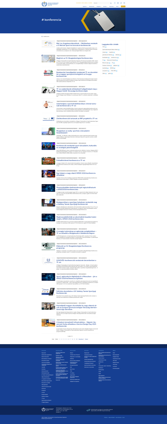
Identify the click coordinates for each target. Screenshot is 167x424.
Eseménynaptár (116, 368)
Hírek (114, 352)
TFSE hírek (115, 364)
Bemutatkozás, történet (46, 358)
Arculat (43, 392)
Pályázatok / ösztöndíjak (75, 356)
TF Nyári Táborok (45, 402)
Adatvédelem (118, 417)
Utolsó (86, 339)
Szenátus (43, 369)
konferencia (114, 57)
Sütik (123, 417)
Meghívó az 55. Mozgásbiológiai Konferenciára (74, 58)
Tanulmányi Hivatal (88, 354)
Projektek (44, 390)
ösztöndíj (105, 68)
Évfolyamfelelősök (74, 365)
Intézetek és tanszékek (89, 367)
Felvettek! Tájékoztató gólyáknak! (60, 353)
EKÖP (100, 373)
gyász (110, 73)
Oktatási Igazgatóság (88, 359)
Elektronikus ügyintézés (47, 354)
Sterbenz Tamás (106, 65)
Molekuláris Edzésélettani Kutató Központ (105, 356)
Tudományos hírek (116, 358)
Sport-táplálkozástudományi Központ (105, 353)
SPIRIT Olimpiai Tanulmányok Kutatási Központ (105, 378)
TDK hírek (115, 360)
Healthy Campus (45, 396)
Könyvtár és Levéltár (46, 382)
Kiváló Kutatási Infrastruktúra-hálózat (105, 380)
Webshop (123, 6)
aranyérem (105, 70)
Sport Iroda (72, 369)
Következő (81, 339)
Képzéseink (86, 352)
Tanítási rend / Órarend (75, 354)
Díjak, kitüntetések (45, 376)
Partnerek (44, 388)
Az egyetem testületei (46, 378)
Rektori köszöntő (45, 356)
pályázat (116, 65)
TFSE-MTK (114, 70)
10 (76, 339)
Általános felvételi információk (59, 358)
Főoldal (106, 417)
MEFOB (112, 68)
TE (113, 62)
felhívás (118, 54)
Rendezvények (45, 394)
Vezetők (43, 367)
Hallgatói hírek (116, 356)
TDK (99, 363)
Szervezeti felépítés (46, 362)
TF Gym (43, 398)
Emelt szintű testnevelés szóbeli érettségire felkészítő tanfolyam (62, 374)
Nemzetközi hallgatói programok (74, 377)
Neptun (71, 352)
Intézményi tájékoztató (75, 379)
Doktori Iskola (101, 358)
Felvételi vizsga (59, 355)
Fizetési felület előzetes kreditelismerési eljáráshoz (62, 368)
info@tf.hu (58, 412)
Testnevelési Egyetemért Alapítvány (47, 365)
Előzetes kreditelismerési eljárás (61, 365)
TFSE (104, 46)
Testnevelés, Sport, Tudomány (105, 365)
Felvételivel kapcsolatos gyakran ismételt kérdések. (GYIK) (62, 378)
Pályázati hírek (116, 362)
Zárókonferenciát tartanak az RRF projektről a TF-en (76, 118)
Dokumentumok (45, 371)
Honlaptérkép (111, 417)
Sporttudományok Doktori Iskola (110, 49)
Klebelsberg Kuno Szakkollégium (73, 363)
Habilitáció (101, 367)
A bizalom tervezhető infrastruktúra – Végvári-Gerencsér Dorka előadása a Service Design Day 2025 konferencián (76, 324)
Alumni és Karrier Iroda (46, 386)
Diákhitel (72, 358)
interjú (104, 52)
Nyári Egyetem (102, 375)
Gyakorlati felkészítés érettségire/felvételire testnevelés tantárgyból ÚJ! (62, 371)
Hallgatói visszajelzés (74, 381)
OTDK (100, 371)
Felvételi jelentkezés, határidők (60, 360)
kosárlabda (105, 57)
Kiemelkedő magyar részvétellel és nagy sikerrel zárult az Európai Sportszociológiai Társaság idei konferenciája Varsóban (76, 307)
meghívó (111, 52)
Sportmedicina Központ (46, 400)
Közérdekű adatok (45, 360)
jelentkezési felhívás (108, 54)
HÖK (71, 367)
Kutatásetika (101, 369)
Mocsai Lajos (106, 62)
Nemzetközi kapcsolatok (47, 380)
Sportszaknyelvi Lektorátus (90, 365)
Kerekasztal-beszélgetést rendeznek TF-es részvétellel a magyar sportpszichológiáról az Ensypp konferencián (77, 74)
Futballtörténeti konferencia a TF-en (70, 160)
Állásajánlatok (45, 384)
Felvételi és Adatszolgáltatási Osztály (90, 357)
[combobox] (102, 3)
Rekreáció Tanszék (112, 60)
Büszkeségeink (116, 354)
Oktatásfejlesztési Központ (90, 361)
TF (103, 60)
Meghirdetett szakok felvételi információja (62, 363)
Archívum (115, 366)
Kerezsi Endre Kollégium (75, 360)
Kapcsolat (44, 352)
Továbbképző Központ (88, 363)
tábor (104, 73)
